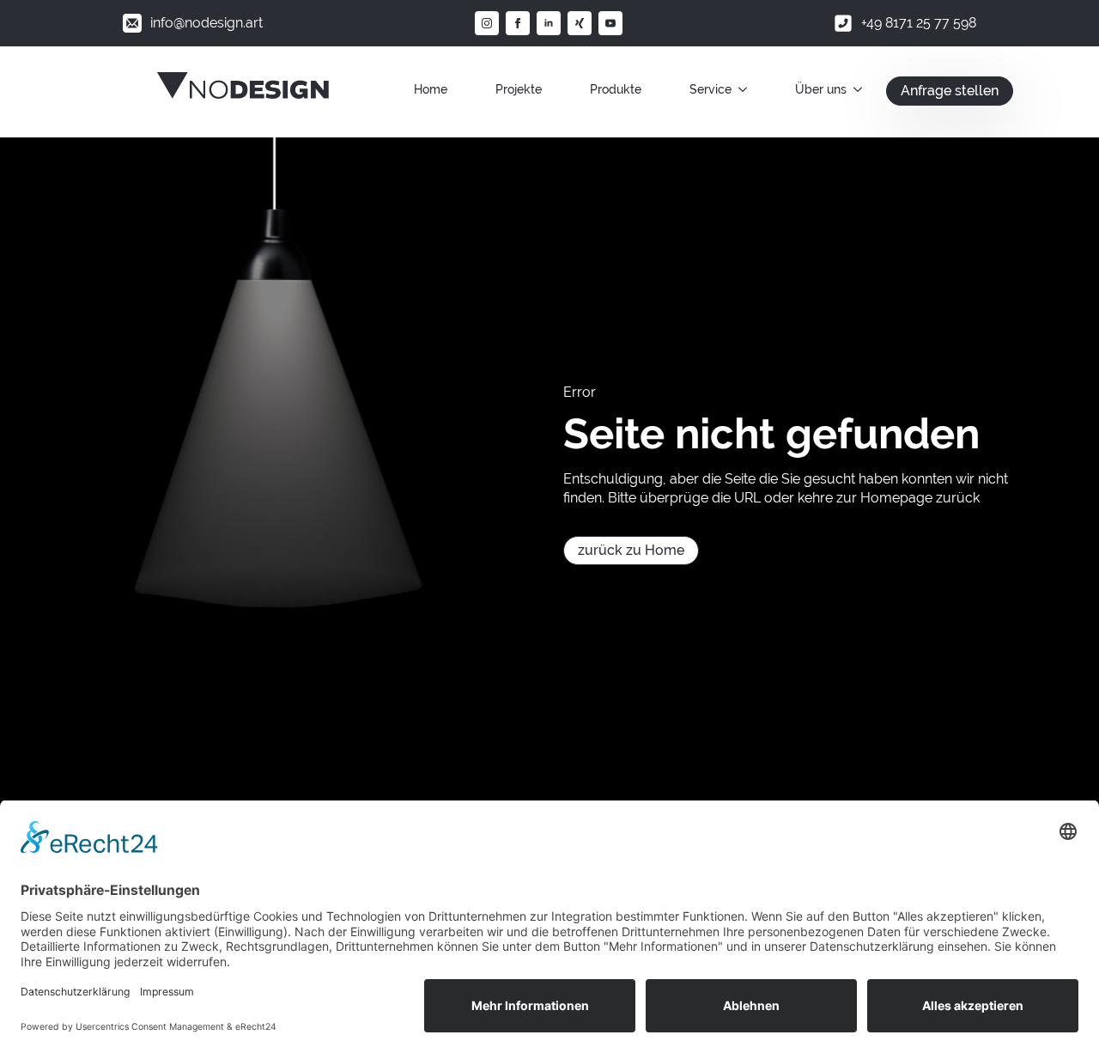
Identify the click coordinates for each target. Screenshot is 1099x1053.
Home (430, 89)
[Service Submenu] (746, 89)
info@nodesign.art (206, 23)
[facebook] (518, 23)
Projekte (518, 89)
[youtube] (610, 23)
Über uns (821, 89)
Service (710, 89)
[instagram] (487, 23)
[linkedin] (549, 23)
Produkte (615, 89)
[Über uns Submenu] (861, 89)
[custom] (580, 23)
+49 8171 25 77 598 (918, 23)
